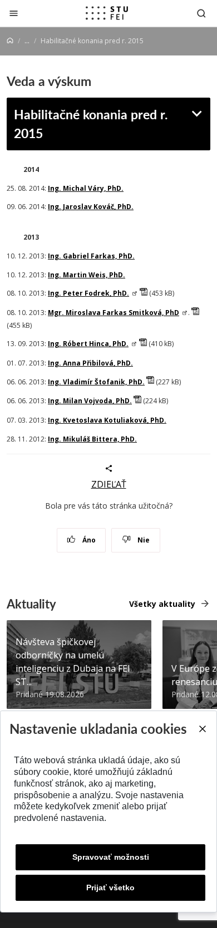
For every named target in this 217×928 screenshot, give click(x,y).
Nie (143, 540)
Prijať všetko (110, 887)
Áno (88, 540)
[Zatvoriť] (13, 13)
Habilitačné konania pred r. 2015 (90, 124)
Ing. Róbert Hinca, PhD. (88, 343)
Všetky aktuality (162, 604)
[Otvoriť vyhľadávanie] (201, 13)
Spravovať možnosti (110, 857)
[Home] (10, 40)
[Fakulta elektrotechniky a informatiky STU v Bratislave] (107, 13)
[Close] (202, 728)
